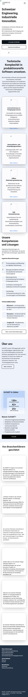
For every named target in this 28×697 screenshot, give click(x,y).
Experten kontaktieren (14, 47)
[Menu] (25, 3)
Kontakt (14, 436)
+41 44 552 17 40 (14, 693)
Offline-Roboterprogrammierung (10, 651)
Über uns (4, 660)
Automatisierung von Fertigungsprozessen (12, 655)
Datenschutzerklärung (7, 668)
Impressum (4, 666)
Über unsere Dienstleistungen (14, 332)
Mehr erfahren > (14, 128)
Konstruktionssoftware (7, 652)
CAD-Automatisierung (7, 654)
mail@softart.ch (6, 694)
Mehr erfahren (8, 366)
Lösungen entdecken (14, 42)
